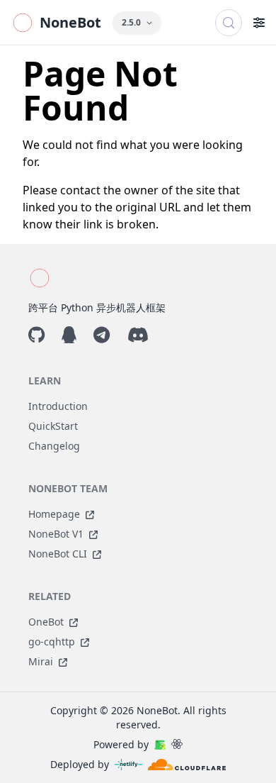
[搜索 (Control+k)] (228, 22)
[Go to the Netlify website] (128, 764)
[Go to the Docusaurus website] (160, 744)
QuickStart (53, 426)
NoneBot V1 (56, 533)
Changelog (54, 445)
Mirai (40, 661)
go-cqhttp (51, 641)
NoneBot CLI (57, 553)
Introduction (58, 406)
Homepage (54, 514)
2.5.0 (131, 22)
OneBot (46, 621)
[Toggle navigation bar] (259, 22)
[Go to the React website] (177, 745)
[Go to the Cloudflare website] (187, 764)
